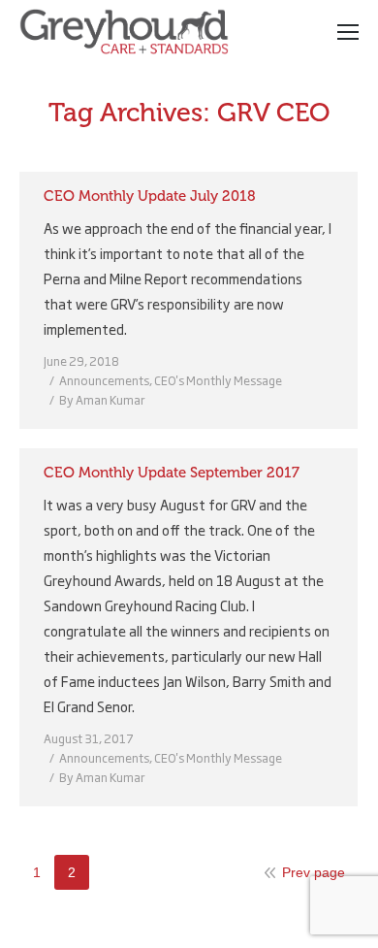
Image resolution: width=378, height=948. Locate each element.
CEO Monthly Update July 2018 (150, 196)
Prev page (313, 872)
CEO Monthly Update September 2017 (171, 472)
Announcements (104, 380)
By (101, 400)
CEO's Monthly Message (218, 380)
